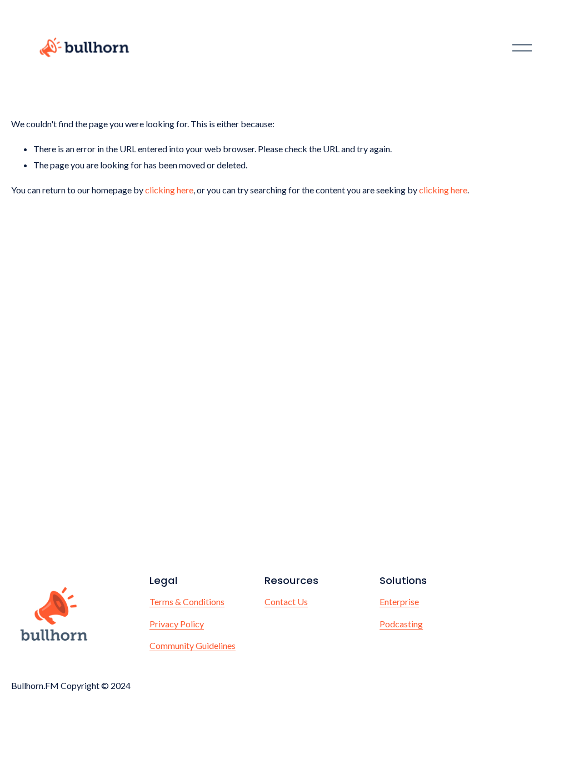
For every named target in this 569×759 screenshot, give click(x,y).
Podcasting (401, 623)
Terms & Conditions (186, 601)
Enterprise (399, 601)
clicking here (169, 189)
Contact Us (286, 601)
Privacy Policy (176, 623)
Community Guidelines (192, 645)
